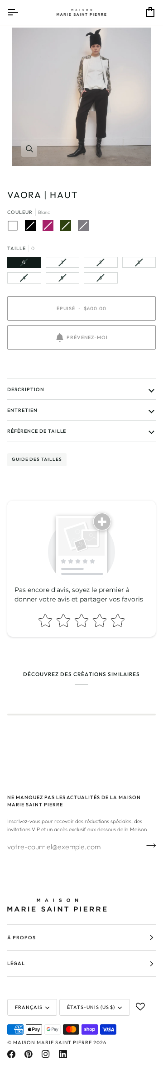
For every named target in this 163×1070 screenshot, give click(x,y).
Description (25, 389)
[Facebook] (11, 1054)
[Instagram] (46, 1054)
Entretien (22, 410)
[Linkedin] (63, 1054)
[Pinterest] (28, 1054)
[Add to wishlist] (140, 1007)
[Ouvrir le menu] (20, 12)
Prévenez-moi (87, 337)
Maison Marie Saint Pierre (52, 1042)
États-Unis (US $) (91, 1007)
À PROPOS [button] (21, 937)
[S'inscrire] (148, 845)
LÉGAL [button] (16, 963)
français (29, 1007)
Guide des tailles (37, 459)
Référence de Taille (36, 431)
